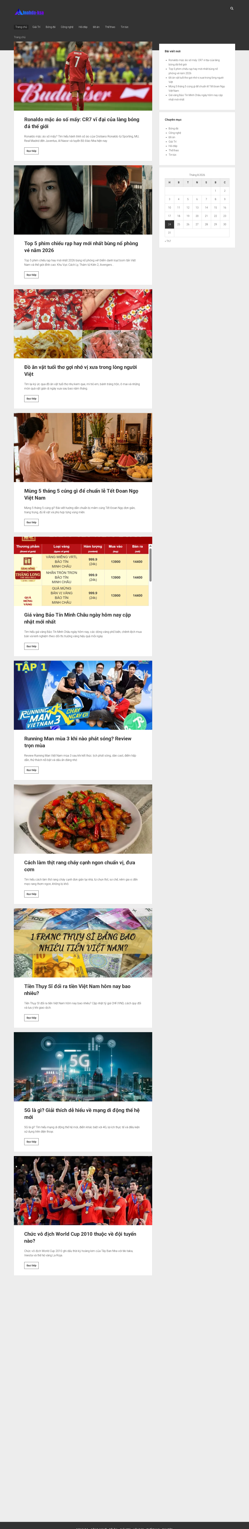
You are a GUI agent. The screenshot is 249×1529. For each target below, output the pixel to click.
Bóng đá (50, 27)
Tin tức (125, 27)
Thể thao (110, 27)
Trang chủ (21, 27)
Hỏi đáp (83, 27)
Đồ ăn (96, 27)
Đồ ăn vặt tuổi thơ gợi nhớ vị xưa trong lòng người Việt (83, 323)
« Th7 (168, 241)
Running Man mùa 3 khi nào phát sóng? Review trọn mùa (83, 695)
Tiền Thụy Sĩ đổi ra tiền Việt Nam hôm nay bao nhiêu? (83, 942)
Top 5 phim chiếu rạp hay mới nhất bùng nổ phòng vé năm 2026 (83, 199)
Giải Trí (36, 27)
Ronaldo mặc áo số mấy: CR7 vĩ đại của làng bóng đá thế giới (83, 76)
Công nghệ (67, 27)
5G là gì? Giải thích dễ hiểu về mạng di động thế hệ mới (83, 1066)
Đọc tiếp (33, 151)
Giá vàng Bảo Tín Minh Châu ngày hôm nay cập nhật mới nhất (83, 571)
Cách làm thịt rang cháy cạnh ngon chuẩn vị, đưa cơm (83, 819)
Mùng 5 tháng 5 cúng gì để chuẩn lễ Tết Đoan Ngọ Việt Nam (83, 447)
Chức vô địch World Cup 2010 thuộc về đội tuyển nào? (83, 1190)
